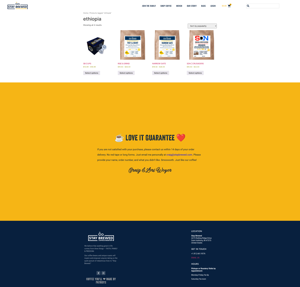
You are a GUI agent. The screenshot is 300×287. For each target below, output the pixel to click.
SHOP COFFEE (166, 5)
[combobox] (262, 6)
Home (85, 13)
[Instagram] (103, 273)
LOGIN (213, 5)
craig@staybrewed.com (179, 154)
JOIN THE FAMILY (149, 5)
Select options (91, 73)
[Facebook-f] (98, 273)
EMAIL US (195, 258)
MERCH (179, 5)
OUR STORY (192, 5)
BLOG (203, 5)
